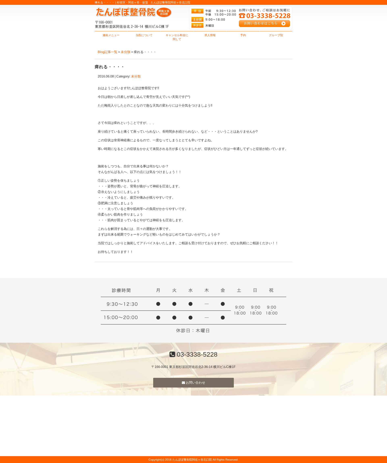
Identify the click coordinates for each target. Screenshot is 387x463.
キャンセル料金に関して (177, 37)
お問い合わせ (195, 382)
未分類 (125, 52)
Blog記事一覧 (107, 52)
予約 (243, 35)
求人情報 (210, 35)
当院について (144, 35)
